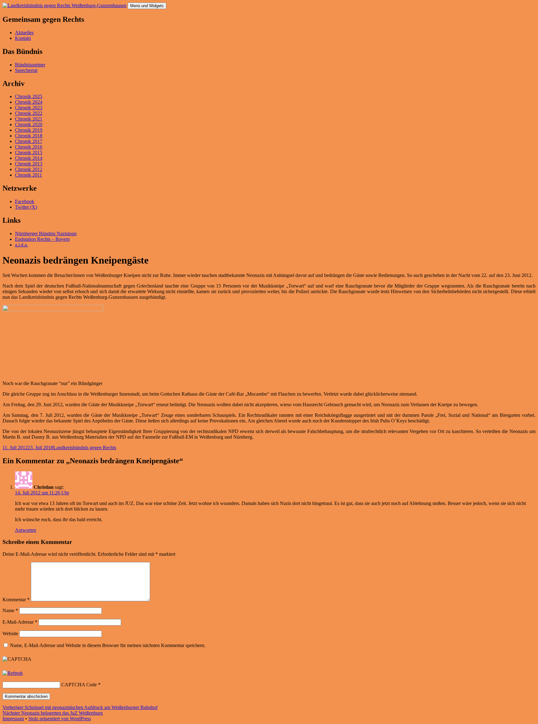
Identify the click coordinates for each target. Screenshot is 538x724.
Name (10, 610)
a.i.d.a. (21, 244)
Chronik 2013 (28, 163)
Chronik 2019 (28, 130)
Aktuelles (24, 32)
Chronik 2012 (28, 169)
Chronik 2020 (28, 124)
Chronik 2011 (28, 175)
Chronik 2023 (28, 107)
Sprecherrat (26, 70)
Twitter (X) (26, 207)
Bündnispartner (30, 64)
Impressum (13, 718)
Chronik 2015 (28, 152)
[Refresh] (12, 673)
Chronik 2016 (28, 147)
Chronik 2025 (28, 96)
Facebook (24, 201)
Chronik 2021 (28, 118)
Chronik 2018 (28, 135)
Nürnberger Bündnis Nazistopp (46, 233)
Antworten (25, 530)
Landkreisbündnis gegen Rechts (84, 447)
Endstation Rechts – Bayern (42, 239)
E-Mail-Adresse (19, 622)
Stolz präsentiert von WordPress (59, 718)
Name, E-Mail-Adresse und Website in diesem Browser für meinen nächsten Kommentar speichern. (107, 645)
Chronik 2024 (28, 102)
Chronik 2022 (28, 113)
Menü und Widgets (147, 5)
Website (10, 633)
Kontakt (23, 38)
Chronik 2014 (28, 158)
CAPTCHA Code (79, 684)
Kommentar (16, 599)
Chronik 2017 (28, 141)
